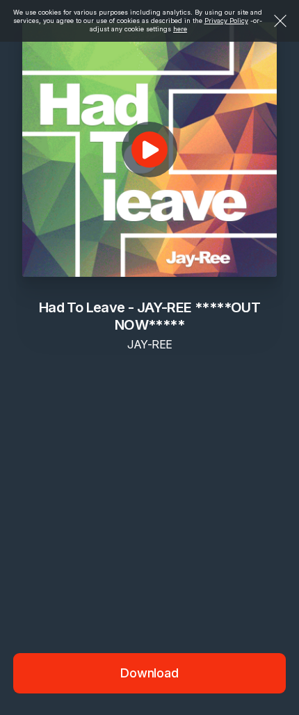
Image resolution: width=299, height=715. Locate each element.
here (180, 29)
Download (149, 673)
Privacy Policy (226, 20)
